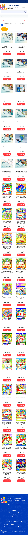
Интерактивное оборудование (14, 15)
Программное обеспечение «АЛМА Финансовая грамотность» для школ (7, 46)
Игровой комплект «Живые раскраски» (21, 272)
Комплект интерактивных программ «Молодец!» (7, 322)
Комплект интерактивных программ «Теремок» (7, 297)
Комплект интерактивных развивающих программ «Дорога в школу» (7, 423)
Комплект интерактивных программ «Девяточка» (7, 398)
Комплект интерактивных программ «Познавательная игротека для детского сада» (21, 373)
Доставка (14, 516)
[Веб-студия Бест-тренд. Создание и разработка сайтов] (14, 531)
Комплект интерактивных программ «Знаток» (21, 322)
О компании (14, 518)
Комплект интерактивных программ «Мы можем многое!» (21, 347)
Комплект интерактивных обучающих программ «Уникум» (7, 473)
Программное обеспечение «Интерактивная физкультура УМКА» (7, 71)
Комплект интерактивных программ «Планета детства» (21, 448)
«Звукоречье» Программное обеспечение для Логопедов (21, 172)
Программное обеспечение (7, 16)
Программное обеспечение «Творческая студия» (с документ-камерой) (21, 121)
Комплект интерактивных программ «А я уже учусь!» (21, 247)
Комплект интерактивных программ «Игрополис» (21, 473)
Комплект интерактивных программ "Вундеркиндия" (21, 197)
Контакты (14, 519)
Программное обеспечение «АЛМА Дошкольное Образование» (21, 46)
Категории (4, 29)
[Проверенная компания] (14, 504)
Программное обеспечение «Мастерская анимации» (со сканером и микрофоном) (7, 121)
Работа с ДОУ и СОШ (14, 512)
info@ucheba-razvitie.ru (21, 526)
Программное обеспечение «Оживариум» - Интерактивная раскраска (7, 147)
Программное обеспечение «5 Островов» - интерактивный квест (21, 71)
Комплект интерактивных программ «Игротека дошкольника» (7, 247)
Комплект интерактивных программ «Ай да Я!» (7, 347)
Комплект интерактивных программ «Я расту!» (21, 398)
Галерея (14, 514)
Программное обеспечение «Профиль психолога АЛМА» (7, 172)
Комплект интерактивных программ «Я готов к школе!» (7, 272)
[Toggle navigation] (25, 1)
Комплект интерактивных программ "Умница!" (7, 222)
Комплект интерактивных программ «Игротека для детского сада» (7, 373)
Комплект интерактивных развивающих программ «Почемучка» (7, 448)
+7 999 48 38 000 (10, 524)
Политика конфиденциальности (14, 521)
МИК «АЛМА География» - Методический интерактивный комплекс (21, 147)
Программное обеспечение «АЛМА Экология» (7, 96)
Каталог (6, 15)
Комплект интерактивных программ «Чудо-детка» (7, 197)
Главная (2, 15)
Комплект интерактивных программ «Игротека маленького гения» (21, 222)
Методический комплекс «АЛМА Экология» (21, 96)
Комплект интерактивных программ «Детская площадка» (21, 423)
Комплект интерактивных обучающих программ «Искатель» (21, 297)
